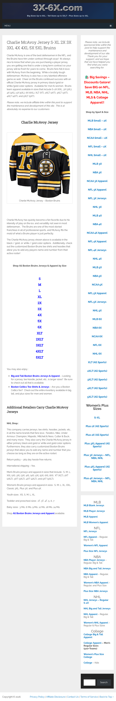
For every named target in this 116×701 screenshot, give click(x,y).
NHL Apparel (90, 614)
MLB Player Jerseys (94, 511)
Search (87, 678)
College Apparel (92, 643)
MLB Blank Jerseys (94, 505)
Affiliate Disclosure (55, 696)
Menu (8, 26)
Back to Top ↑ (107, 696)
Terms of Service (89, 696)
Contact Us (73, 696)
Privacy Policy (37, 696)
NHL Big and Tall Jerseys (97, 608)
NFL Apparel (90, 537)
